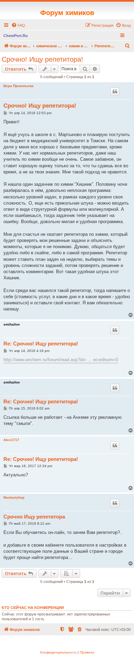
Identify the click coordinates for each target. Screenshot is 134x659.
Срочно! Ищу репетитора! (42, 59)
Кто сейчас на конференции (33, 608)
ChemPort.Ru (15, 36)
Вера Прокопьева (18, 86)
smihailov (11, 324)
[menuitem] (18, 25)
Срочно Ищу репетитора (34, 517)
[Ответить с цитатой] (114, 91)
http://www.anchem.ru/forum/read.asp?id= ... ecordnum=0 (60, 359)
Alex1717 (11, 440)
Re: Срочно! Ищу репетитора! (40, 343)
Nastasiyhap (13, 497)
